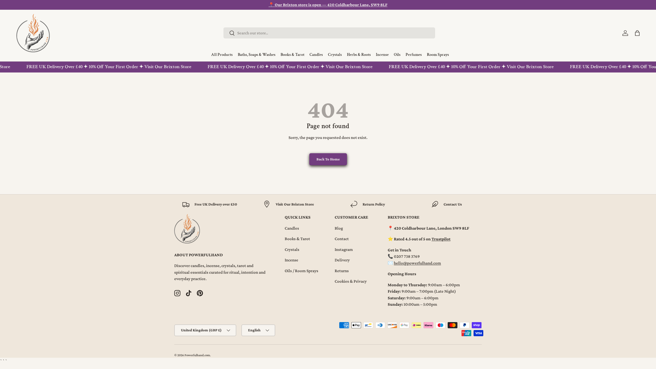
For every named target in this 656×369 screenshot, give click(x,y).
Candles (292, 228)
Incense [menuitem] (382, 54)
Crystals (292, 249)
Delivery (342, 260)
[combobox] (329, 32)
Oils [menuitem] (397, 54)
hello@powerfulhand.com (417, 263)
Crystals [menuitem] (335, 54)
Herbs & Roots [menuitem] (359, 54)
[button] (637, 33)
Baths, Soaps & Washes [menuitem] (256, 54)
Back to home (328, 159)
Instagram (344, 249)
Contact (342, 238)
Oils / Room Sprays (301, 270)
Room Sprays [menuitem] (438, 54)
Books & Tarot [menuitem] (292, 54)
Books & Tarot (297, 238)
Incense (291, 260)
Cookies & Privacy (351, 281)
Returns (342, 270)
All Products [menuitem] (222, 54)
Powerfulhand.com (197, 355)
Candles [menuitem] (316, 54)
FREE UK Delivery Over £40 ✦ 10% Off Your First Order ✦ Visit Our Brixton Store (105, 67)
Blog (339, 228)
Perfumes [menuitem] (414, 54)
